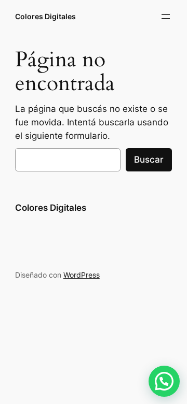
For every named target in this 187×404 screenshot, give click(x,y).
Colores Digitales (45, 16)
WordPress (81, 274)
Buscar (149, 159)
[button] (164, 381)
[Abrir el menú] (165, 16)
